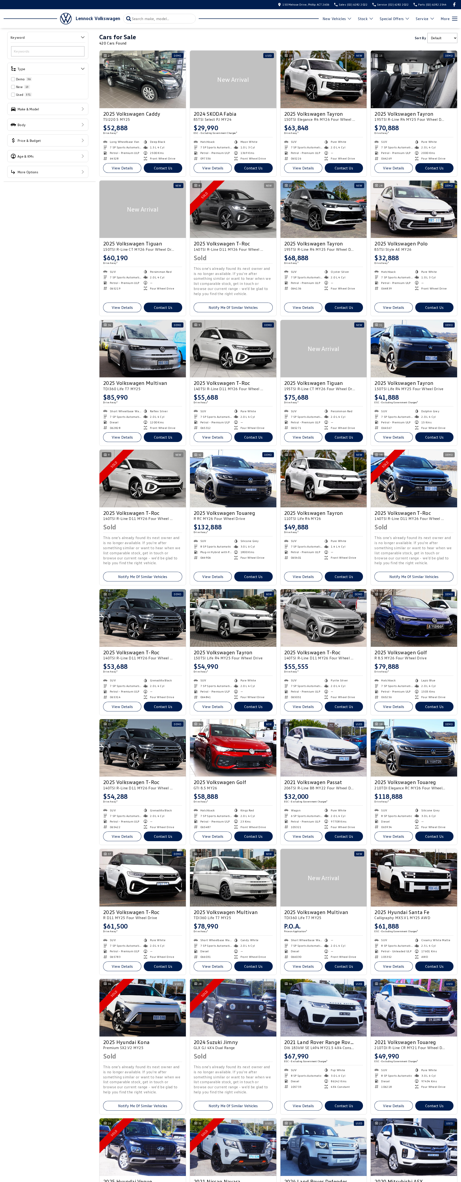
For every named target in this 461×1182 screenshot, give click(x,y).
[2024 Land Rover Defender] (323, 1147)
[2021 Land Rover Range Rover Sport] (323, 1008)
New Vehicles (334, 18)
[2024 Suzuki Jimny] (233, 1008)
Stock (363, 18)
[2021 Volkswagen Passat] (323, 748)
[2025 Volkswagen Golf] (414, 618)
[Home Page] (38, 18)
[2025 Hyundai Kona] (142, 1008)
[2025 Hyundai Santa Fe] (414, 878)
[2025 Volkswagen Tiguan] (142, 209)
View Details (122, 168)
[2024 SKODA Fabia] (233, 79)
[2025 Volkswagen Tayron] (323, 79)
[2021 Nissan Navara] (233, 1147)
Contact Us (163, 168)
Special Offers (392, 18)
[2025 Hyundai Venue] (142, 1147)
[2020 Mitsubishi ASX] (414, 1147)
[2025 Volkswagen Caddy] (142, 79)
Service (422, 18)
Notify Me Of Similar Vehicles (233, 307)
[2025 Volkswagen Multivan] (142, 349)
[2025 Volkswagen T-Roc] (233, 209)
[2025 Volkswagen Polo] (414, 209)
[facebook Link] (454, 4)
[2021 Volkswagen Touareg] (414, 1008)
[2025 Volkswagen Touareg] (233, 478)
